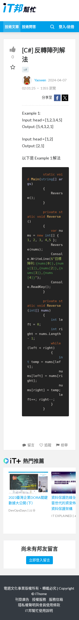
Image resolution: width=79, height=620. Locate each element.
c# (25, 69)
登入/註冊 (66, 27)
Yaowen (40, 80)
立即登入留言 (39, 560)
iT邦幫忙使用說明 (39, 610)
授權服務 (39, 599)
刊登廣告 (22, 599)
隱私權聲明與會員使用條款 (39, 605)
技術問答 (29, 27)
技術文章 (12, 27)
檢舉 (64, 445)
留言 (30, 445)
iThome (41, 594)
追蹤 (47, 445)
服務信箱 (56, 599)
